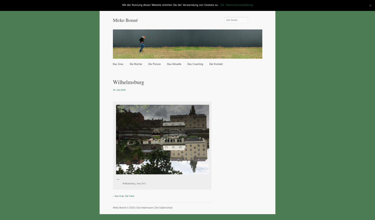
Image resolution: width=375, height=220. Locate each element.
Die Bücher (136, 64)
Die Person (154, 64)
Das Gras (118, 64)
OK (222, 4)
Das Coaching (195, 64)
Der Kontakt (216, 64)
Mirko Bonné (125, 20)
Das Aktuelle (174, 64)
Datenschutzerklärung (239, 4)
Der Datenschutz (164, 207)
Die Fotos (129, 196)
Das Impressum (145, 207)
